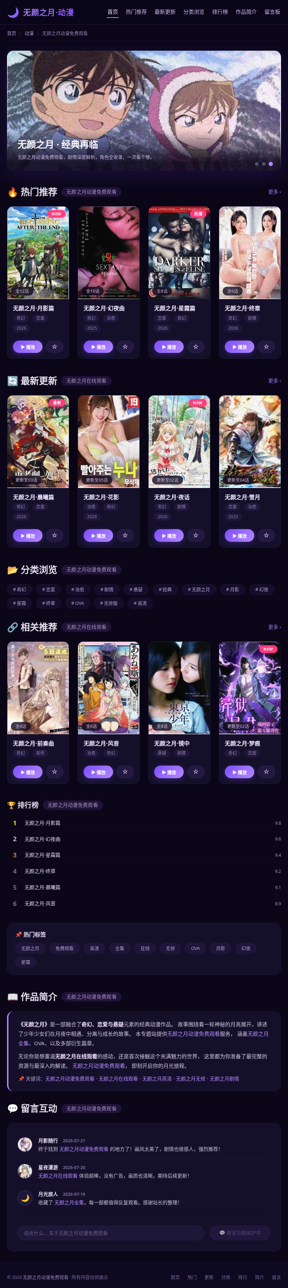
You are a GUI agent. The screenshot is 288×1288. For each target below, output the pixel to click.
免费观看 (64, 948)
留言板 (272, 11)
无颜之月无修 (190, 1078)
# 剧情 (106, 589)
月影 (220, 948)
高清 (94, 948)
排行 (242, 1277)
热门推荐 (136, 11)
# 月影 (232, 589)
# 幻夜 (261, 589)
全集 (119, 948)
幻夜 (245, 948)
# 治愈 (77, 589)
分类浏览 (193, 11)
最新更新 (165, 11)
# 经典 (165, 589)
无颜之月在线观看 (118, 1078)
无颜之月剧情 (224, 1078)
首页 (112, 11)
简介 (259, 1277)
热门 (192, 1277)
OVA (195, 948)
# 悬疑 (136, 589)
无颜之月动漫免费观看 (193, 1033)
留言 (276, 1277)
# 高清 (140, 603)
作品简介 (246, 11)
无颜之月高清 (157, 1078)
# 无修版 (109, 603)
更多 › (274, 191)
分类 (225, 1277)
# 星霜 (19, 603)
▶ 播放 (28, 347)
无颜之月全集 (69, 1202)
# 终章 (48, 603)
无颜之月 (30, 948)
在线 (145, 948)
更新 (209, 1277)
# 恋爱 (48, 589)
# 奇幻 (19, 589)
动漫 (29, 33)
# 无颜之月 (199, 589)
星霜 (25, 962)
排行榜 (220, 11)
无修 (170, 948)
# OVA (77, 603)
